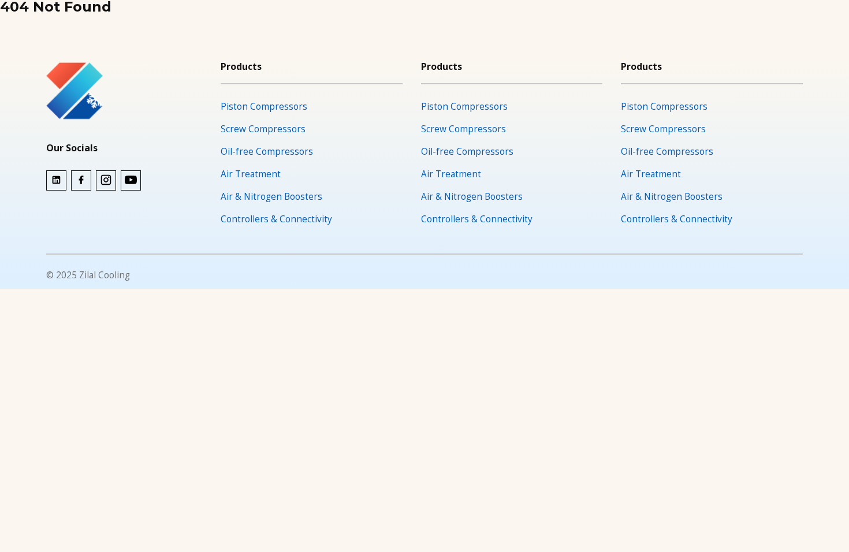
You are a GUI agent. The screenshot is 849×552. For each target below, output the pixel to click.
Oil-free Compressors (267, 152)
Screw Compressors (263, 129)
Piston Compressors (264, 106)
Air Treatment (251, 174)
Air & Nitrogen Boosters (271, 197)
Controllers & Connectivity (276, 219)
